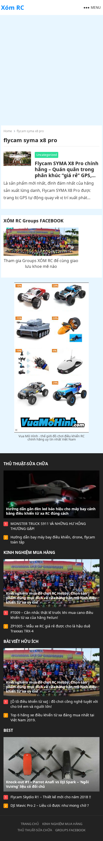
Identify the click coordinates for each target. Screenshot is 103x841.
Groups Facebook (70, 830)
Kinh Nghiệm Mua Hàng (29, 552)
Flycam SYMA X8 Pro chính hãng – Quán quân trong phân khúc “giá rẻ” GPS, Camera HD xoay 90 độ (66, 172)
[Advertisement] (51, 68)
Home (8, 131)
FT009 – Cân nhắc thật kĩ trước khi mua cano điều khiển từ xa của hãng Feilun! (51, 615)
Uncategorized (46, 155)
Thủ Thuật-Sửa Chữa (26, 463)
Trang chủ (30, 824)
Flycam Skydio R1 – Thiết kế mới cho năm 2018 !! (50, 797)
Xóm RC (12, 7)
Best (8, 730)
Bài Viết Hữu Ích (21, 641)
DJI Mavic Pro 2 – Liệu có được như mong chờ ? (49, 805)
